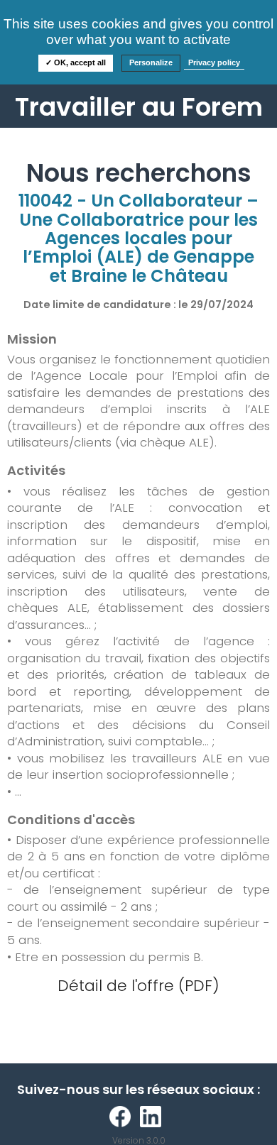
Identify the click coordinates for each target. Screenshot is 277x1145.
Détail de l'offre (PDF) (138, 986)
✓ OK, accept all (75, 62)
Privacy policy (214, 62)
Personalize (151, 62)
